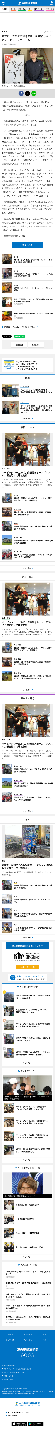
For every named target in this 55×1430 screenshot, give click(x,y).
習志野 (5, 44)
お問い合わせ (8, 1376)
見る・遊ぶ (22, 9)
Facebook (24, 1355)
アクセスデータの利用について (14, 1372)
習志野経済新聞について (12, 1365)
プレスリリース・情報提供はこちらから (17, 1369)
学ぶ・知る (50, 9)
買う (30, 9)
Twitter (31, 1355)
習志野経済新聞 (27, 3)
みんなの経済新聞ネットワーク (27, 1404)
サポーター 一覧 (28, 967)
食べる (13, 9)
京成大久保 (13, 44)
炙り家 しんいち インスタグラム (19, 327)
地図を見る (27, 244)
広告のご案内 (8, 1379)
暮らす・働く (39, 9)
